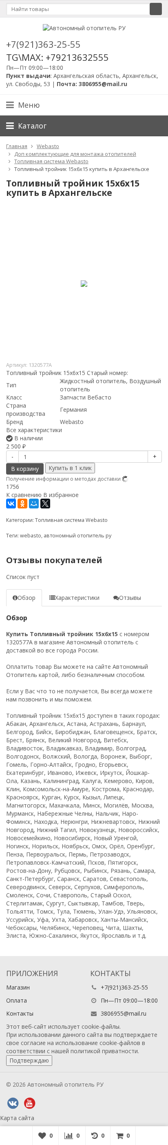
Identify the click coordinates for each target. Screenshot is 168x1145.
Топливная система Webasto (71, 520)
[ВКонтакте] (11, 503)
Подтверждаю (29, 1060)
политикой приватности (104, 1051)
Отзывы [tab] (130, 597)
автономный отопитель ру (77, 535)
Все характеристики (34, 430)
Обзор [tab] (26, 597)
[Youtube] (29, 1103)
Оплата (16, 1000)
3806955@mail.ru (123, 1013)
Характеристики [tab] (77, 597)
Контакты (19, 1013)
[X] (45, 503)
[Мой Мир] (34, 503)
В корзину (25, 469)
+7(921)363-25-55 (43, 44)
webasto (30, 535)
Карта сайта (17, 1118)
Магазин (18, 987)
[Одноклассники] (22, 503)
